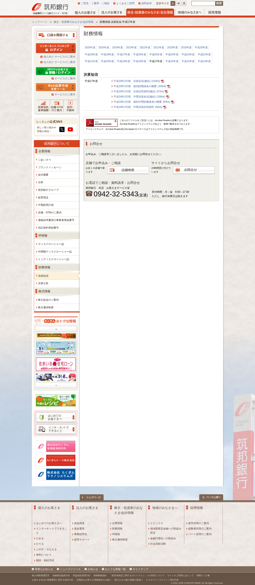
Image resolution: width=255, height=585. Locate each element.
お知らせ (93, 569)
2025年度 (103, 47)
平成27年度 (123, 54)
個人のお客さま (49, 507)
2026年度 (90, 47)
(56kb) (138, 106)
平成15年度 (188, 61)
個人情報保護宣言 (40, 575)
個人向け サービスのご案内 (59, 56)
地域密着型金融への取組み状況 (165, 530)
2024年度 (117, 47)
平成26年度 (139, 54)
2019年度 (186, 47)
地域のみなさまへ (165, 507)
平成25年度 (155, 54)
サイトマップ (140, 569)
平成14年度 (204, 61)
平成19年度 (123, 61)
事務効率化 (80, 534)
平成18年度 (139, 61)
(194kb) (139, 96)
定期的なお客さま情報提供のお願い (94, 580)
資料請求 (146, 3)
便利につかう (44, 554)
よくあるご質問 (125, 3)
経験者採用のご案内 (200, 528)
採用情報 (196, 507)
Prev (56, 329)
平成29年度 (91, 54)
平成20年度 (107, 61)
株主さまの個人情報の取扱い (129, 580)
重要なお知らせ (44, 569)
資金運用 (79, 528)
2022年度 (145, 47)
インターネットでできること (51, 530)
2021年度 (158, 47)
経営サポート (82, 539)
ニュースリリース (70, 569)
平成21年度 (91, 61)
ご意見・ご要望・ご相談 (95, 3)
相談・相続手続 (45, 560)
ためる (40, 538)
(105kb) (140, 86)
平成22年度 (204, 54)
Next (56, 385)
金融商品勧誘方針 (61, 575)
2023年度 (131, 47)
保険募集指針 (100, 575)
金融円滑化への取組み (163, 538)
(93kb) (142, 101)
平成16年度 (171, 61)
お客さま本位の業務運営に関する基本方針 (53, 580)
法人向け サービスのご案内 (59, 62)
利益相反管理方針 (81, 575)
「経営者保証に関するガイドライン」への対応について (137, 575)
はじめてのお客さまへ (49, 523)
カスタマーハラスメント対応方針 (162, 580)
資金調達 (79, 523)
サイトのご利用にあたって (180, 575)
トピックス (156, 523)
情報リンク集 (203, 575)
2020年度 (172, 47)
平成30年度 (201, 47)
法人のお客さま (87, 507)
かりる (40, 543)
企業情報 (117, 523)
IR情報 (116, 534)
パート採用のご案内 (200, 534)
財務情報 (117, 528)
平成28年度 (107, 54)
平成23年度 (188, 54)
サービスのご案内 (65, 78)
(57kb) (139, 91)
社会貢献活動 (158, 543)
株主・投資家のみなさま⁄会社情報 (128, 510)
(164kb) (137, 81)
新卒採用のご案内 (198, 523)
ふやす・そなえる (46, 549)
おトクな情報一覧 (115, 569)
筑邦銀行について (57, 143)
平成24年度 (171, 54)
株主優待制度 (120, 539)
